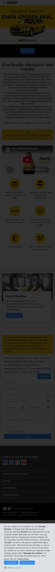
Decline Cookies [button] (27, 563)
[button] (13, 568)
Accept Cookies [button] (11, 563)
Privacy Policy (23, 559)
